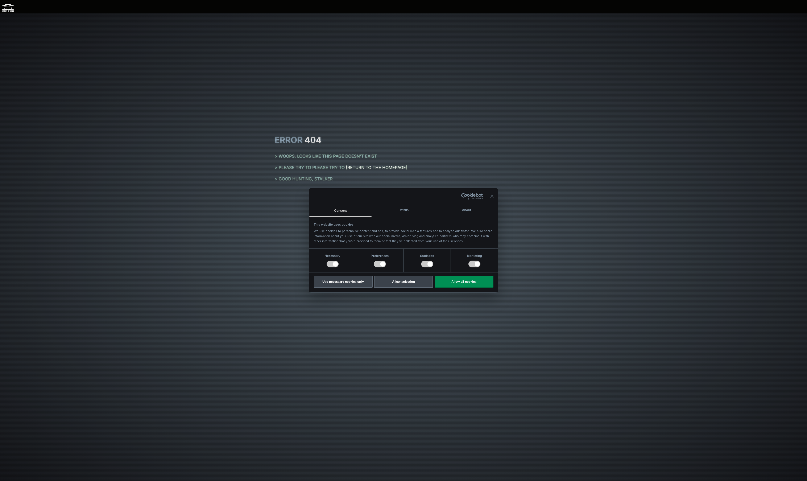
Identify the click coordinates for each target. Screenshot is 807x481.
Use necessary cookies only (343, 281)
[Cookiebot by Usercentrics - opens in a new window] (464, 196)
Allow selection (403, 281)
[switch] (380, 264)
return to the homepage (376, 167)
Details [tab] (403, 210)
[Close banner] (492, 196)
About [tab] (466, 210)
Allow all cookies (464, 281)
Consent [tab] (340, 210)
